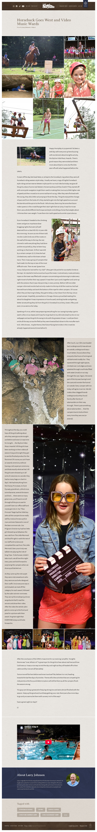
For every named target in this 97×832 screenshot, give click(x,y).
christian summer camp (28, 815)
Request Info (64, 6)
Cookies (30, 825)
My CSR (28, 6)
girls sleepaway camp (50, 815)
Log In (80, 6)
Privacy (25, 825)
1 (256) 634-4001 (73, 826)
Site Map (20, 825)
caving (40, 809)
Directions (13, 825)
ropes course (54, 809)
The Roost (34, 6)
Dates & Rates (73, 6)
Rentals (7, 825)
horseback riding (26, 809)
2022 (65, 815)
